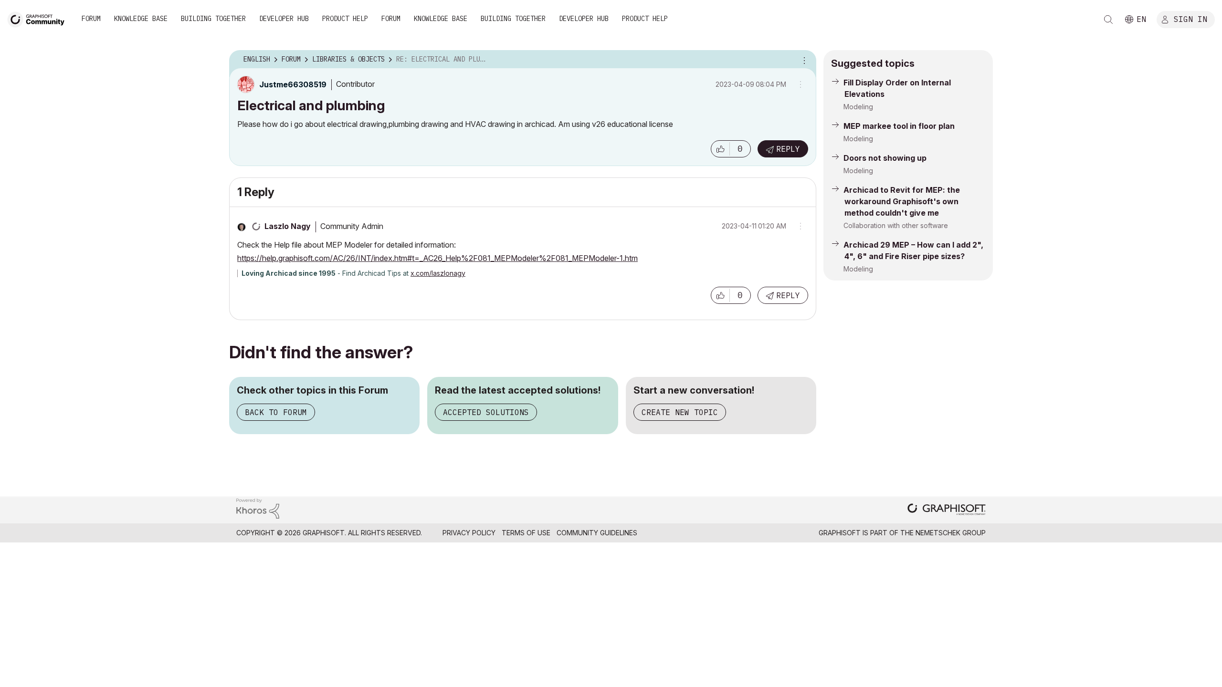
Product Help (345, 18)
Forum (91, 18)
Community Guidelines (597, 533)
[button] (720, 149)
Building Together (213, 18)
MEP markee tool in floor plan (899, 126)
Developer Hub (284, 18)
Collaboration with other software (895, 225)
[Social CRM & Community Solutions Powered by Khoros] (257, 508)
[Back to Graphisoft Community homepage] (39, 18)
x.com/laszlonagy (438, 273)
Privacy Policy (468, 533)
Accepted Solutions (486, 412)
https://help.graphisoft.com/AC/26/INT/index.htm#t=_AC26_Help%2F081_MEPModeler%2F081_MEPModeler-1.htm (437, 258)
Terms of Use (526, 533)
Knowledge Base (141, 18)
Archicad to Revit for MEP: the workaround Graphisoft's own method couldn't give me (901, 201)
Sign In (1190, 18)
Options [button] (803, 59)
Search (1108, 19)
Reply (788, 149)
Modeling (858, 107)
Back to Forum (276, 412)
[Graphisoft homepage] (946, 510)
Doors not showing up (885, 158)
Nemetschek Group (951, 533)
